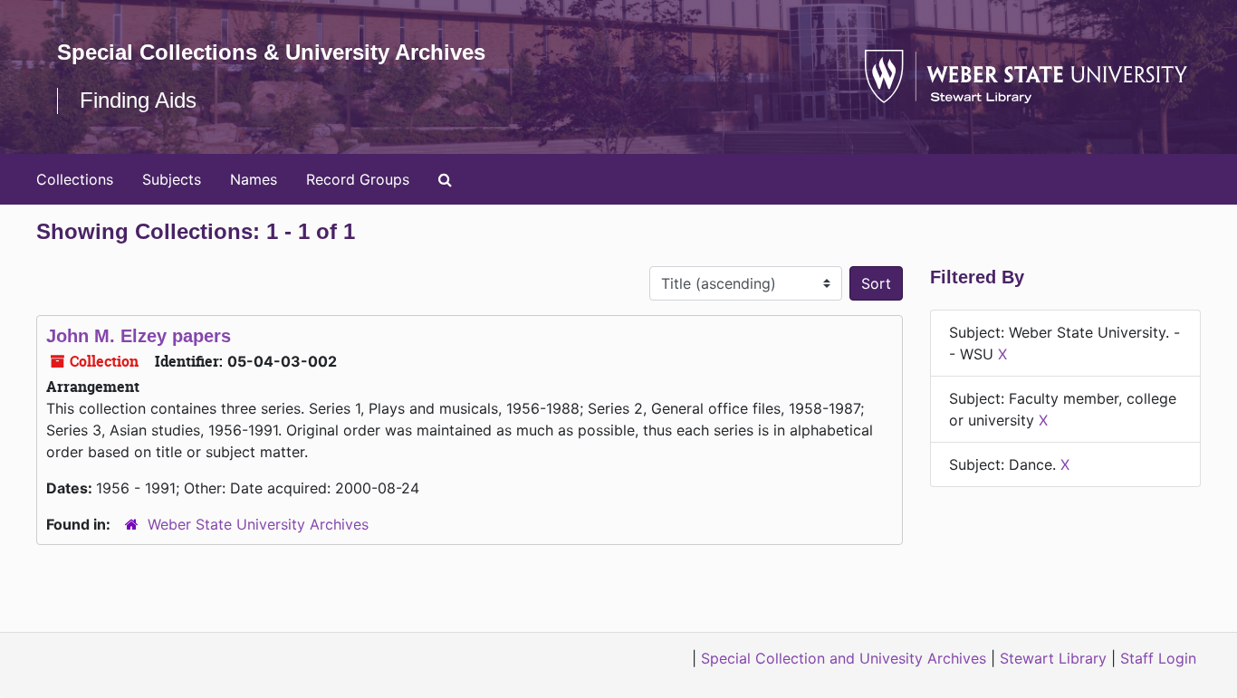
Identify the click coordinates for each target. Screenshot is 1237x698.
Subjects (171, 179)
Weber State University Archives (258, 524)
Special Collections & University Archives (271, 52)
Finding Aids (138, 100)
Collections (74, 179)
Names (253, 179)
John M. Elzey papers (138, 336)
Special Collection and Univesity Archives (843, 658)
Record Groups (357, 179)
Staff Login (1158, 658)
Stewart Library (1053, 658)
